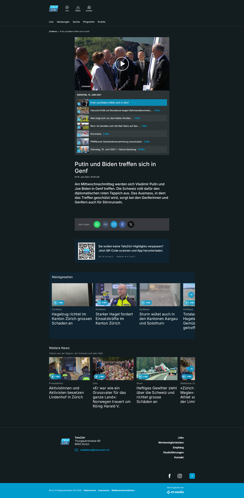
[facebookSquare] (169, 476)
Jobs (181, 437)
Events (101, 21)
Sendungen (63, 21)
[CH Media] (175, 491)
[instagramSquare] (180, 476)
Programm (88, 21)
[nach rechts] (191, 295)
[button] (105, 224)
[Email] (114, 224)
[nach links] (53, 295)
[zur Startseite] (53, 8)
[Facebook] (122, 224)
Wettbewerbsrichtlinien (123, 490)
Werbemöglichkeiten (171, 442)
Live (51, 21)
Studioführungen (173, 452)
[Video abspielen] (122, 63)
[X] (131, 224)
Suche (76, 21)
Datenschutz (90, 490)
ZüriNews (53, 31)
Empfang (178, 447)
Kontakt (179, 457)
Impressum (103, 490)
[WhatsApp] (97, 224)
